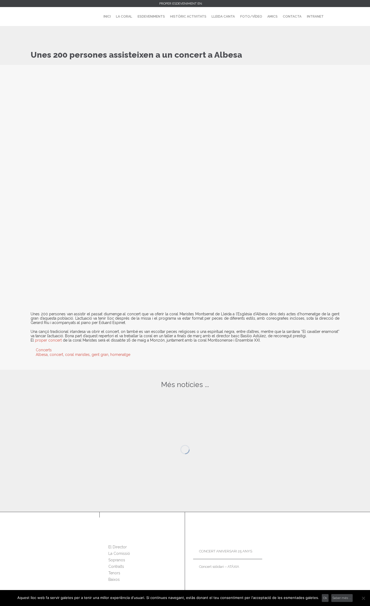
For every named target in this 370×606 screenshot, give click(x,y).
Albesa (42, 354)
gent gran (100, 354)
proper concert (48, 340)
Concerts (44, 350)
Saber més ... (341, 598)
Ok (325, 598)
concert (56, 354)
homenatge (120, 354)
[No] (363, 598)
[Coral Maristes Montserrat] (45, 16)
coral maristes (77, 354)
